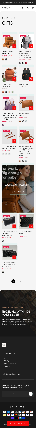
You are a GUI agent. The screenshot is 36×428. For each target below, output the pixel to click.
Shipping (6, 361)
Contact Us (7, 366)
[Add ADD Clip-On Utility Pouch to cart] (31, 226)
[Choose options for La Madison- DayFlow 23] (14, 79)
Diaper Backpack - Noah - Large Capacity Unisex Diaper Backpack (25, 54)
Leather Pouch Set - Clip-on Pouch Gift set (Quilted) (9, 265)
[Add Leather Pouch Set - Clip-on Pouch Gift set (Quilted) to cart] (14, 257)
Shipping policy (29, 424)
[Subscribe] (31, 394)
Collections (9, 18)
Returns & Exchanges (10, 364)
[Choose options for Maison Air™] (31, 79)
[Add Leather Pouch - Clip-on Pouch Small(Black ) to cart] (14, 226)
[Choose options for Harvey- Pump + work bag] (14, 46)
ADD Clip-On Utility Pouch (25, 233)
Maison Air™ (23, 84)
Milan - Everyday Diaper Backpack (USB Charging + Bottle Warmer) (9, 116)
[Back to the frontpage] (2, 18)
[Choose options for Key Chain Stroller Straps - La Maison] (14, 141)
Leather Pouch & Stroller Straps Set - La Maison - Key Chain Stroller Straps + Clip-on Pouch (26, 151)
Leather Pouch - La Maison (25, 114)
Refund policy (6, 424)
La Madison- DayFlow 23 (6, 85)
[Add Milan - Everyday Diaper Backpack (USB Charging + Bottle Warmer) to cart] (14, 108)
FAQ (5, 358)
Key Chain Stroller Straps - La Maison (9, 147)
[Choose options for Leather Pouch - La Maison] (31, 108)
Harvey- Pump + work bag (7, 53)
